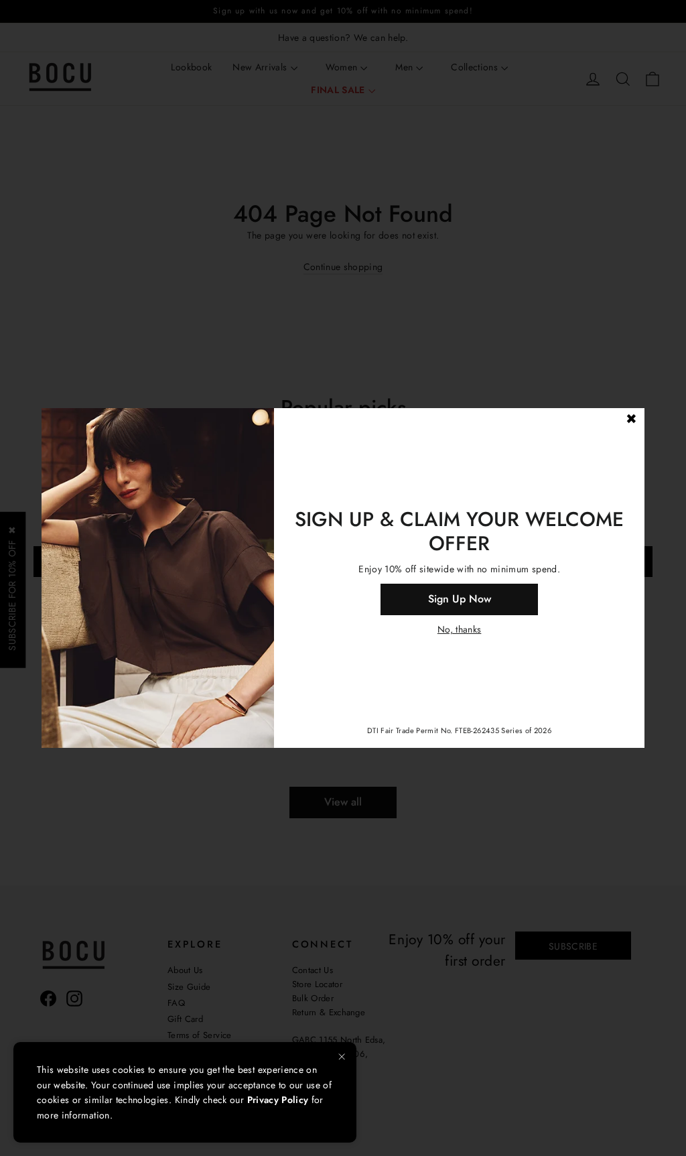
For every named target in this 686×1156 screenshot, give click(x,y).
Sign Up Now (459, 598)
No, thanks (459, 629)
